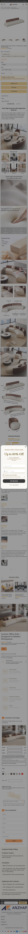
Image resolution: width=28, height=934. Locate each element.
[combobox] (6, 471)
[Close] (25, 446)
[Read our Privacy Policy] (24, 477)
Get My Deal (14, 481)
